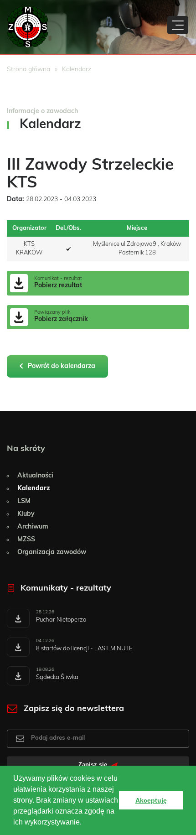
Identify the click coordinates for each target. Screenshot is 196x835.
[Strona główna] (27, 27)
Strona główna (28, 69)
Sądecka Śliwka (57, 677)
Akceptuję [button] (151, 800)
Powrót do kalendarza (60, 366)
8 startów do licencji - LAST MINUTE (84, 649)
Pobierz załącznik (61, 319)
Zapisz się (93, 765)
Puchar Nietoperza (61, 620)
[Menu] (177, 25)
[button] (84, 823)
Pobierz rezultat (58, 285)
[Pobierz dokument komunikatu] (18, 618)
